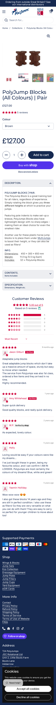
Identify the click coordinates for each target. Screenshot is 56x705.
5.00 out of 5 (36, 305)
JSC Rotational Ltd (12, 654)
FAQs (5, 622)
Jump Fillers (9, 579)
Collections (17, 28)
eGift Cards (8, 588)
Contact (6, 602)
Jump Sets (8, 566)
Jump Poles (8, 575)
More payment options (28, 171)
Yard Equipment (11, 585)
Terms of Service (11, 615)
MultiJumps (44, 238)
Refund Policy (9, 609)
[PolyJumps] (27, 11)
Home (5, 28)
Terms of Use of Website (16, 618)
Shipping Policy (10, 612)
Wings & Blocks (10, 562)
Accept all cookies (28, 688)
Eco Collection (10, 569)
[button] (50, 12)
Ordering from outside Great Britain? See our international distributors (28, 3)
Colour (6, 119)
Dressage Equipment (13, 572)
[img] (9, 347)
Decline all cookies (28, 697)
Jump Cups (8, 582)
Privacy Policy (9, 605)
